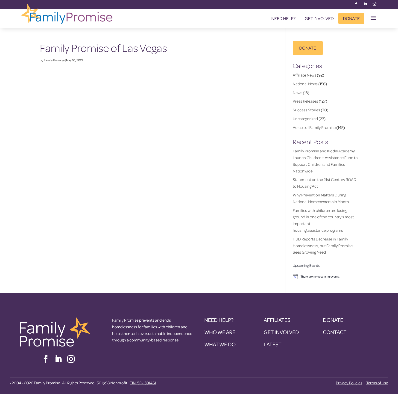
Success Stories (306, 110)
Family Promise (54, 60)
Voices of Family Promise (314, 127)
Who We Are (219, 332)
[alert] (325, 276)
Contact (335, 332)
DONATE (307, 48)
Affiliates (277, 320)
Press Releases (305, 101)
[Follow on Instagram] (374, 3)
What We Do (220, 344)
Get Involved (319, 18)
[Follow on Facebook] (356, 3)
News (297, 92)
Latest (273, 344)
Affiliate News (304, 75)
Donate (351, 18)
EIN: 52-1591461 (143, 383)
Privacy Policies (349, 383)
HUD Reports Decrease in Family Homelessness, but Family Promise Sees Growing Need (323, 245)
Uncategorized (305, 118)
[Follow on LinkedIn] (365, 3)
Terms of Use (377, 383)
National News (305, 84)
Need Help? (283, 18)
